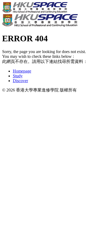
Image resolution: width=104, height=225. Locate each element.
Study (18, 76)
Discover (20, 80)
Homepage (22, 71)
